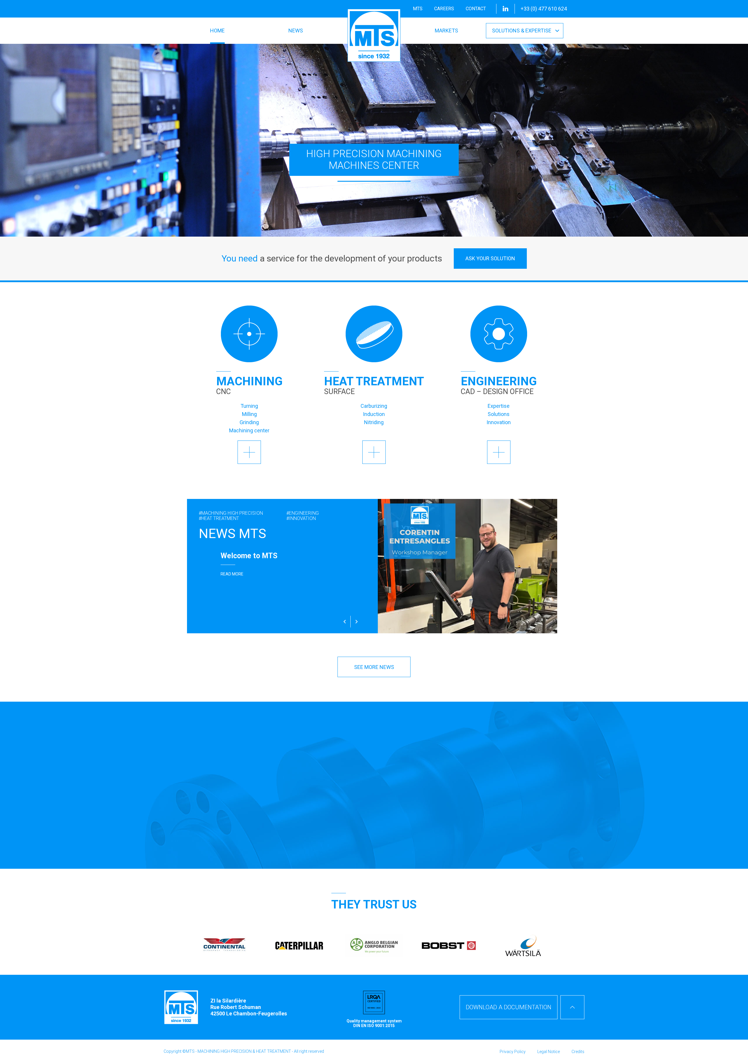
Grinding (249, 422)
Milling (249, 414)
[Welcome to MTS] (280, 566)
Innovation (498, 422)
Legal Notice (548, 1051)
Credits (578, 1051)
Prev (345, 621)
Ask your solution (490, 258)
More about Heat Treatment (374, 452)
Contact (476, 8)
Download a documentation (508, 1007)
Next (356, 621)
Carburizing (374, 406)
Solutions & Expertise (521, 30)
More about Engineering (498, 452)
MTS (418, 8)
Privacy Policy (513, 1051)
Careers (444, 8)
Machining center (249, 430)
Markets (446, 30)
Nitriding (374, 422)
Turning (249, 406)
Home (217, 30)
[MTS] (374, 35)
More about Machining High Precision (249, 452)
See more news (374, 667)
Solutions (499, 414)
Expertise (499, 406)
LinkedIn (505, 9)
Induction (374, 414)
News (295, 30)
